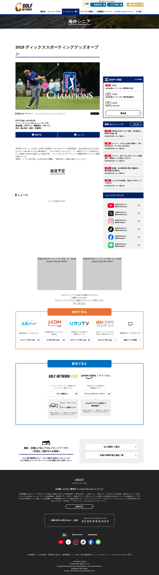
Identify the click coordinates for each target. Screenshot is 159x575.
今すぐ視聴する (62, 394)
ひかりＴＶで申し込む (78, 340)
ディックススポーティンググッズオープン (50, 113)
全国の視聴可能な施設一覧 (111, 455)
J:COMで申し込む (53, 340)
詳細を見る (79, 506)
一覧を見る (136, 124)
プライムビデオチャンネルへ (94, 394)
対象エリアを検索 (130, 340)
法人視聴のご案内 (112, 447)
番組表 (123, 113)
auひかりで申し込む (104, 340)
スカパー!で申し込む (27, 340)
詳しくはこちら (79, 303)
